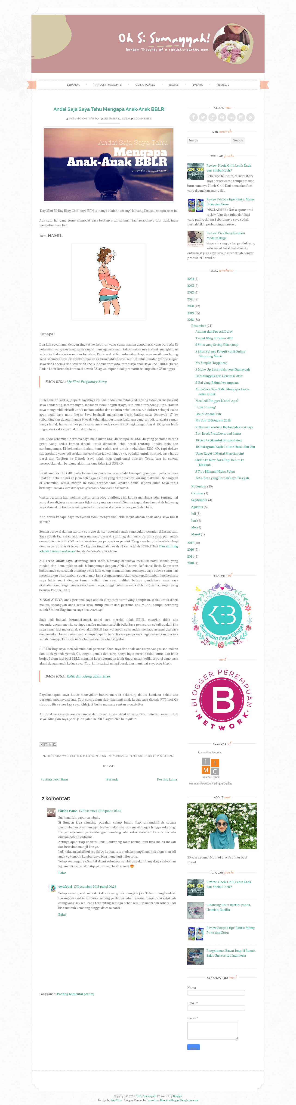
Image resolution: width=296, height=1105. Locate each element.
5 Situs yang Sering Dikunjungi (216, 344)
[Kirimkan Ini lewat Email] (41, 744)
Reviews (223, 84)
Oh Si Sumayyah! (146, 1096)
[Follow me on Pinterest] (222, 117)
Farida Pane (67, 810)
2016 (190, 549)
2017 (190, 542)
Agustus (197, 507)
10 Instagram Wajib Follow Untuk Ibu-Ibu (225, 446)
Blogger (177, 1096)
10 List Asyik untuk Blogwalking (218, 440)
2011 (190, 556)
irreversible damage (62, 551)
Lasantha (152, 1100)
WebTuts (116, 1100)
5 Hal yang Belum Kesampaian (217, 382)
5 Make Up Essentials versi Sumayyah (222, 369)
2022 (190, 292)
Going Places (145, 84)
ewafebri (65, 886)
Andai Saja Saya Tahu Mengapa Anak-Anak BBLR (108, 109)
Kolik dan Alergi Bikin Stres (88, 676)
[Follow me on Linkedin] (231, 117)
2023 (190, 285)
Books (173, 84)
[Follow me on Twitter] (203, 117)
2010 (190, 563)
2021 (190, 299)
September (199, 500)
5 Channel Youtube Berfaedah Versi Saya (224, 427)
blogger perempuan (159, 756)
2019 (190, 313)
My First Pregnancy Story (87, 381)
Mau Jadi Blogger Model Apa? (217, 400)
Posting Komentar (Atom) (75, 994)
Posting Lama (167, 779)
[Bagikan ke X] (50, 744)
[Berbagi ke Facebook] (54, 744)
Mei (194, 527)
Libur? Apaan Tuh (208, 414)
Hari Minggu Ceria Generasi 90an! (219, 376)
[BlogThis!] (45, 744)
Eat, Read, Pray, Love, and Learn (218, 433)
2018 (190, 319)
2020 (190, 306)
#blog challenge (95, 756)
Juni (194, 520)
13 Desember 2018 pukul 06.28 (94, 886)
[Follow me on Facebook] (193, 117)
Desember (198, 325)
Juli (193, 513)
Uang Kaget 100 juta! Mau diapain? (219, 453)
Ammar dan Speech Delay (214, 331)
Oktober (197, 493)
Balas (62, 873)
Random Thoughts (107, 84)
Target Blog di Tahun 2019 (214, 338)
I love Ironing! (205, 407)
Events (197, 84)
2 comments (142, 118)
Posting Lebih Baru (54, 779)
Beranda (73, 84)
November (199, 486)
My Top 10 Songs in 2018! (213, 420)
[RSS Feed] (250, 117)
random (108, 765)
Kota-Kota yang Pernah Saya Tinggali (222, 478)
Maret (195, 534)
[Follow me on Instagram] (241, 117)
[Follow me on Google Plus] (212, 117)
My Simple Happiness (211, 362)
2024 (190, 278)
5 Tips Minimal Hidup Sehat (215, 471)
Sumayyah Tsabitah (86, 118)
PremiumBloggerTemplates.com (179, 1100)
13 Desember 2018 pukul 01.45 (99, 810)
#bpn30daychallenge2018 (126, 756)
